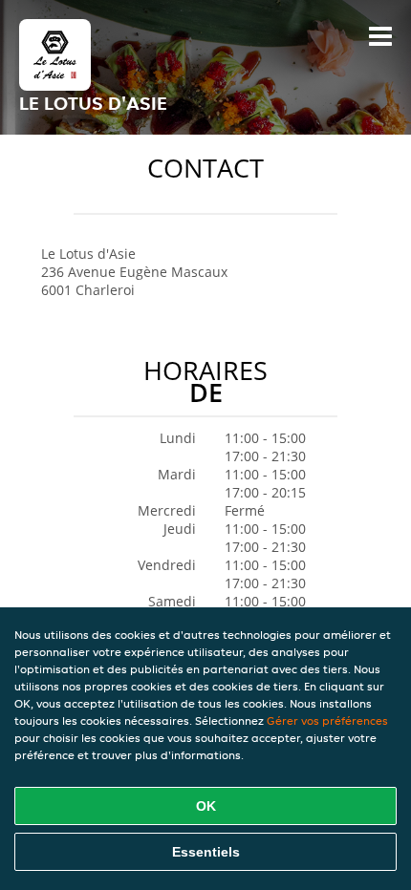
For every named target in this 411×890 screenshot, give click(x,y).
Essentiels (206, 851)
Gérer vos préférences (327, 720)
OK (206, 806)
